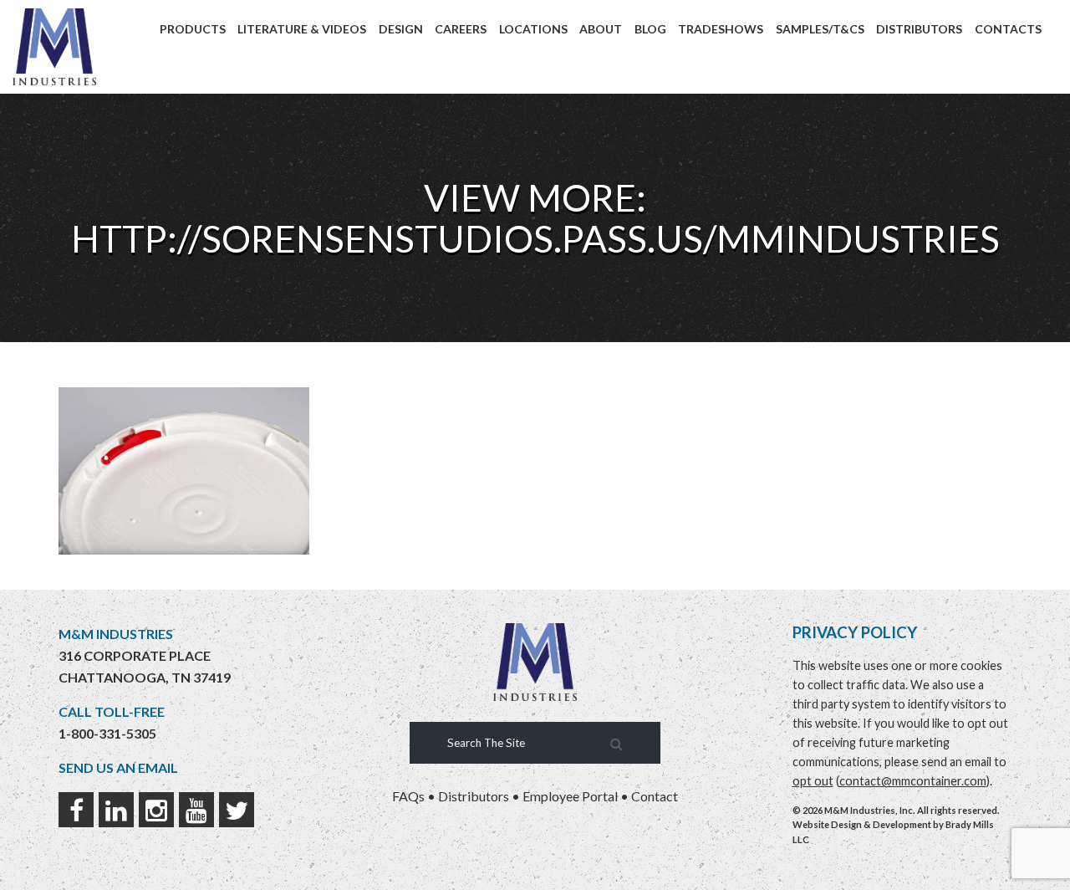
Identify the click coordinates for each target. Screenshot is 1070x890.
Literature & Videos (301, 29)
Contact (654, 796)
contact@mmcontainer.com (912, 781)
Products (193, 29)
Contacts (1008, 29)
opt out (812, 781)
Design (401, 29)
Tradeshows (720, 29)
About (600, 29)
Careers (461, 29)
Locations (533, 29)
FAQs (408, 796)
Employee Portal (570, 796)
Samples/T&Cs (820, 29)
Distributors (919, 29)
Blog (650, 29)
